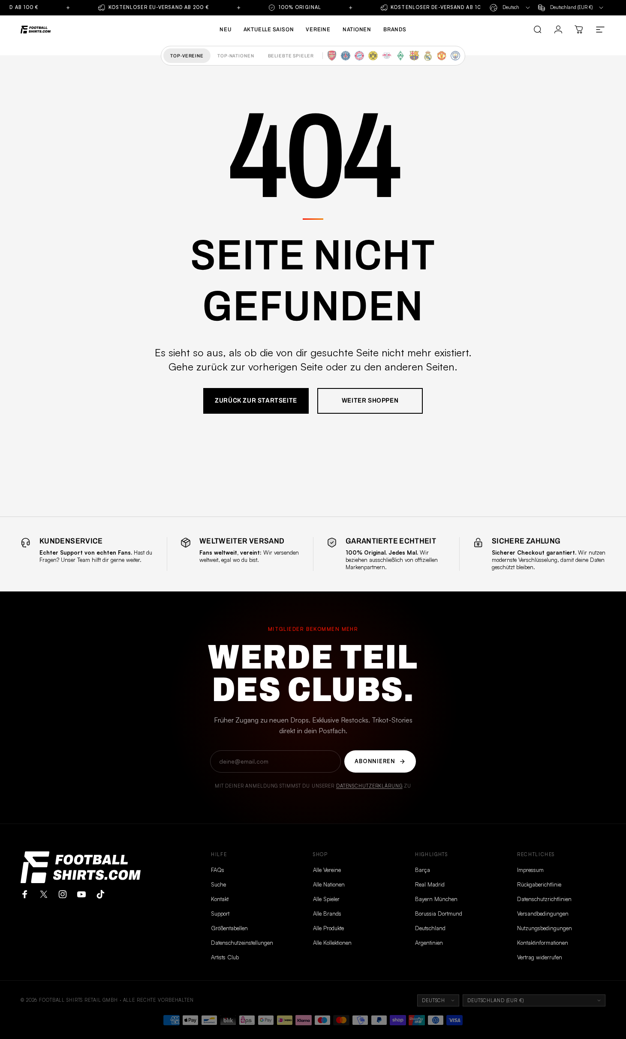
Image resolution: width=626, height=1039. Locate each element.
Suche (218, 884)
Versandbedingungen (543, 913)
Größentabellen (229, 928)
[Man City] (455, 55)
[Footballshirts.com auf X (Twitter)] (43, 894)
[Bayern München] (359, 55)
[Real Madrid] (427, 55)
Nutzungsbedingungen (544, 928)
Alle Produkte (328, 928)
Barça (422, 869)
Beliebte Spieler (291, 55)
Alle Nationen (329, 884)
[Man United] (441, 55)
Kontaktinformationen (542, 942)
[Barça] (414, 55)
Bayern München (436, 899)
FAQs (217, 869)
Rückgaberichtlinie (539, 884)
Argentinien (429, 942)
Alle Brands (327, 913)
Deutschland (430, 928)
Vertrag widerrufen (539, 957)
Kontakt (220, 899)
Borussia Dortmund (438, 913)
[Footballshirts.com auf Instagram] (62, 894)
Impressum (530, 869)
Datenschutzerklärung (369, 786)
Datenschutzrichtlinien (544, 899)
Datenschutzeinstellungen (242, 942)
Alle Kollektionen (332, 942)
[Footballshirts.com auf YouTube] (81, 894)
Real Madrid (430, 884)
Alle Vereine (327, 869)
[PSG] (345, 55)
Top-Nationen (235, 55)
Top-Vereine (187, 55)
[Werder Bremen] (400, 55)
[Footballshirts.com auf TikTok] (100, 894)
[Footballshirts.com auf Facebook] (25, 894)
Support (220, 913)
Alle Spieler (326, 899)
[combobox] (510, 7)
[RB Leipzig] (386, 55)
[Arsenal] (331, 55)
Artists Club (225, 957)
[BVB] (373, 55)
